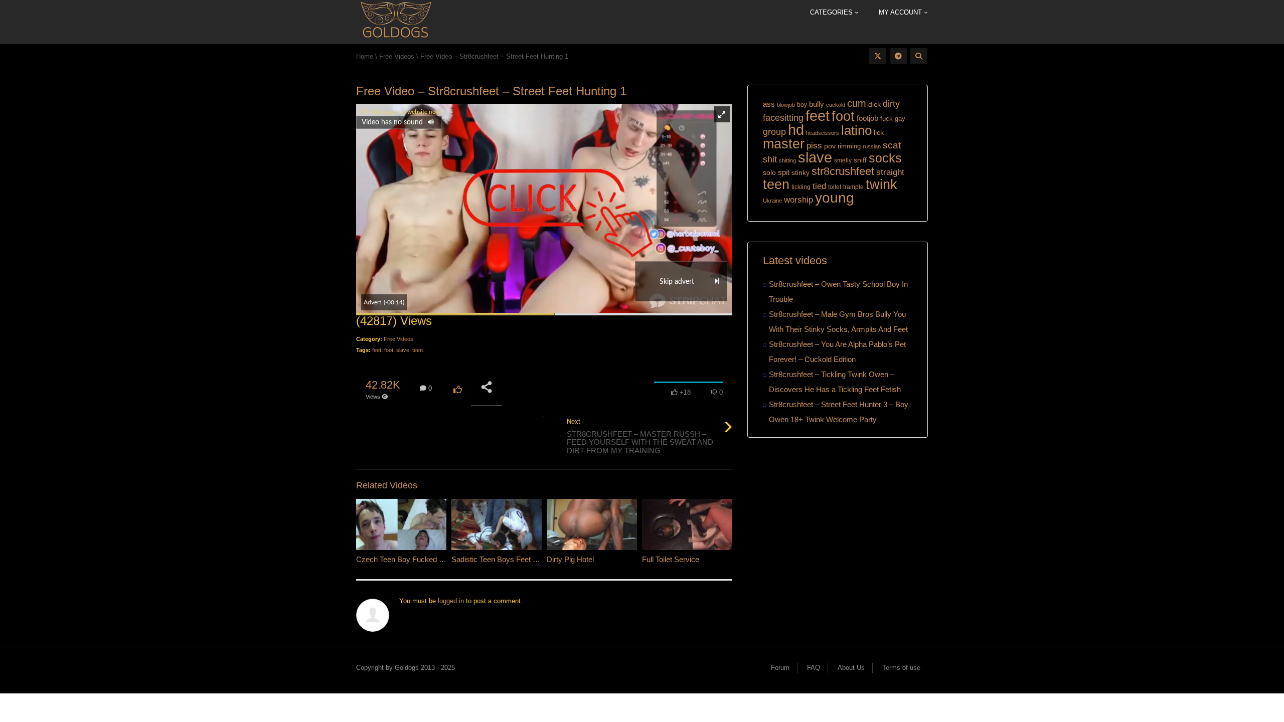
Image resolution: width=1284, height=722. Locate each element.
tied (819, 186)
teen (417, 350)
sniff (860, 160)
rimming (849, 146)
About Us (851, 667)
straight (890, 172)
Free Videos (398, 339)
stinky (800, 172)
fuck (886, 118)
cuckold (835, 105)
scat (892, 145)
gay (900, 118)
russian (872, 146)
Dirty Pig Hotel (570, 559)
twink (881, 184)
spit (783, 172)
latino (856, 130)
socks (885, 158)
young (834, 198)
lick (879, 132)
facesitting (783, 118)
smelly (843, 160)
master (784, 143)
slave (402, 350)
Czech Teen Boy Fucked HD (403, 559)
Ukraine (772, 201)
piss (814, 145)
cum (856, 103)
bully (816, 104)
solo (769, 172)
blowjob (786, 105)
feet (376, 350)
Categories (832, 12)
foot (388, 350)
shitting (787, 160)
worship (798, 200)
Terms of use (901, 667)
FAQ (813, 667)
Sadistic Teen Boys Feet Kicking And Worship (525, 559)
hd (796, 129)
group (774, 131)
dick (874, 104)
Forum (780, 667)
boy (802, 104)
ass (769, 104)
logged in (451, 601)
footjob (867, 118)
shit (770, 159)
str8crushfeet (843, 171)
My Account (901, 12)
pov (830, 146)
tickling (801, 187)
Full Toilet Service (670, 559)
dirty (891, 104)
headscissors (822, 133)
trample (853, 187)
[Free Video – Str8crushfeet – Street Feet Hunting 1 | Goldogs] (395, 21)
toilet (834, 187)
